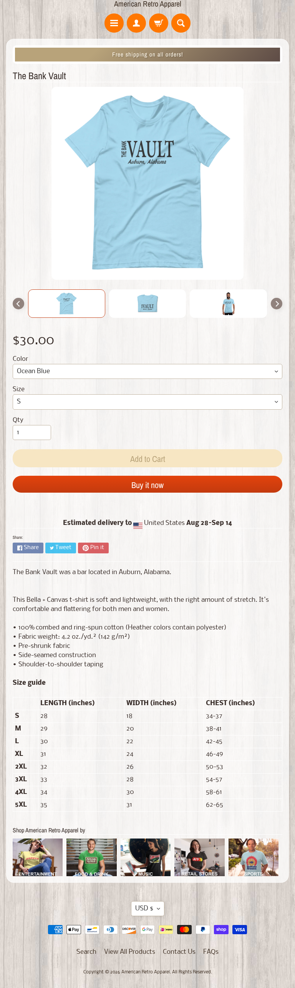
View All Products (129, 952)
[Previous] (18, 303)
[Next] (276, 303)
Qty (18, 420)
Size (19, 389)
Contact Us (179, 952)
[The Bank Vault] (66, 303)
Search (86, 952)
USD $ (144, 908)
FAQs (211, 952)
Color (20, 359)
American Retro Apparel (147, 4)
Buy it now (147, 485)
